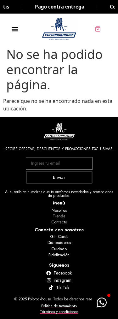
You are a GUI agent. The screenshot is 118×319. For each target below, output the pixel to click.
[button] (14, 29)
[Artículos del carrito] (105, 29)
